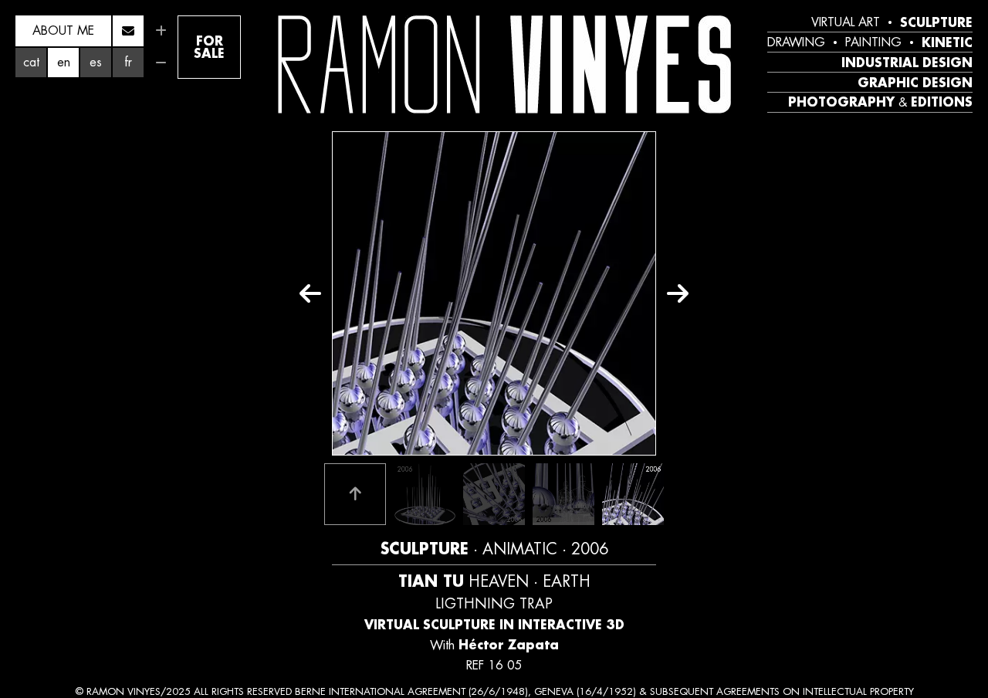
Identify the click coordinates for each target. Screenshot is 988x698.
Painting (873, 42)
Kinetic (947, 42)
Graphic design (915, 82)
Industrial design (907, 62)
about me (63, 30)
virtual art (845, 22)
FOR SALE (209, 46)
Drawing (796, 42)
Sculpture (936, 22)
